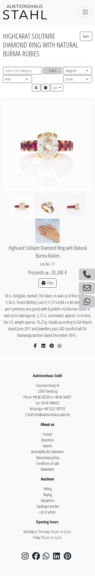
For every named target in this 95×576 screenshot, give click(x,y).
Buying (47, 494)
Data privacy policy (47, 457)
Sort (55, 87)
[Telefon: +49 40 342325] (87, 274)
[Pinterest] (52, 346)
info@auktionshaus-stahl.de (52, 414)
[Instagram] (26, 557)
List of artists (47, 512)
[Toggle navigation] (85, 12)
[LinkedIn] (43, 346)
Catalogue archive (48, 506)
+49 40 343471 (63, 397)
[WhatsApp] (60, 346)
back (86, 36)
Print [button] (50, 283)
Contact (47, 434)
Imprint (47, 446)
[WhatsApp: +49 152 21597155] (87, 302)
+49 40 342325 (41, 397)
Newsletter (47, 469)
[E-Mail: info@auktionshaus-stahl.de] (87, 288)
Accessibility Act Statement (47, 451)
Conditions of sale (47, 463)
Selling (47, 488)
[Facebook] (35, 346)
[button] (36, 87)
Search (52, 70)
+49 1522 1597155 (54, 408)
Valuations (47, 500)
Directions (47, 440)
